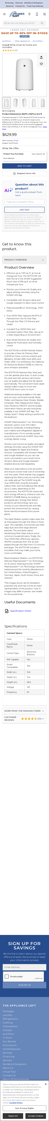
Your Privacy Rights (24, 1108)
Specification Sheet (20, 611)
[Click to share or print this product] (41, 57)
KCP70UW (13, 143)
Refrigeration (10, 1019)
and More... (7, 41)
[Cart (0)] (44, 14)
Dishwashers (10, 1026)
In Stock (7, 1037)
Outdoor (8, 1030)
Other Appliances (22, 41)
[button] (4, 14)
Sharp (16, 140)
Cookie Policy (16, 1103)
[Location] (29, 14)
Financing (9, 3)
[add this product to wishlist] (41, 64)
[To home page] (16, 14)
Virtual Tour (9, 1071)
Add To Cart (24, 166)
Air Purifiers (38, 41)
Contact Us (20, 6)
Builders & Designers (33, 3)
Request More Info (26, 173)
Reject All (13, 1116)
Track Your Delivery (35, 6)
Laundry (7, 1015)
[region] (24, 1100)
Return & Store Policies (16, 1079)
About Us (10, 6)
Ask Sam (24, 209)
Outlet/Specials (11, 1049)
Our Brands (9, 1041)
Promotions (9, 1045)
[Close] (46, 1084)
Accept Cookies (35, 1116)
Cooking (8, 1022)
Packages (8, 1011)
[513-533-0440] (37, 14)
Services (19, 3)
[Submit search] (42, 23)
